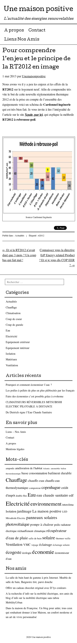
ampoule (10, 468)
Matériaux (11, 359)
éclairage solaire (61, 545)
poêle (57, 524)
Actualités (19, 235)
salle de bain (35, 538)
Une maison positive (38, 9)
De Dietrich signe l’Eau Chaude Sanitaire (29, 412)
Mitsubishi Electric (15, 518)
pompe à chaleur (41, 524)
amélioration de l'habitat (28, 468)
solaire (48, 537)
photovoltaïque (17, 524)
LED (64, 511)
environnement (45, 503)
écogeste (13, 552)
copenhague (50, 487)
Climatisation (13, 313)
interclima (67, 504)
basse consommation (34, 473)
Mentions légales (15, 449)
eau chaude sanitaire (52, 495)
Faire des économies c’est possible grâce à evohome (34, 396)
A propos (14, 31)
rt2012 (41, 235)
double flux (21, 495)
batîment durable (60, 473)
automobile (55, 468)
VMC (27, 544)
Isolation (10, 353)
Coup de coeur (14, 319)
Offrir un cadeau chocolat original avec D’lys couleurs (36, 588)
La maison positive (46, 511)
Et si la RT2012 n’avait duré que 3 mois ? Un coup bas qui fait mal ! (19, 255)
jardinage (24, 511)
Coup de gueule (14, 325)
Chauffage (11, 307)
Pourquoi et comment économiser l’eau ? (29, 385)
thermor (60, 538)
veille (67, 538)
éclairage (45, 544)
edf (71, 495)
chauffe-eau (36, 480)
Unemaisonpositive (34, 76)
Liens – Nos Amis (16, 432)
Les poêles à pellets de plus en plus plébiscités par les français (40, 390)
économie (43, 551)
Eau (8, 330)
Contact (36, 31)
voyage (34, 545)
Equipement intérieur (17, 348)
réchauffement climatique (31, 531)
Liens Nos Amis (21, 40)
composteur (35, 488)
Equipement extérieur (18, 342)
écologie (26, 553)
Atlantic (46, 468)
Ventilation (12, 365)
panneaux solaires (41, 517)
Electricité (11, 336)
